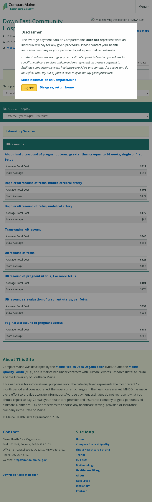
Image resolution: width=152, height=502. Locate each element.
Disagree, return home (57, 87)
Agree (29, 87)
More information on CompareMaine (48, 80)
